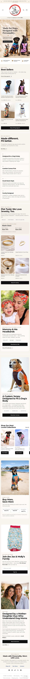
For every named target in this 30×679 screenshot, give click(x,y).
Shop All (8, 666)
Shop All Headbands (7, 347)
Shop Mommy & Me (15, 344)
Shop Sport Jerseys (15, 415)
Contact (22, 666)
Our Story (4, 148)
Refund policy (17, 675)
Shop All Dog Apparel (15, 127)
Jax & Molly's (9, 675)
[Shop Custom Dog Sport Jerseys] (15, 374)
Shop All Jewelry (15, 282)
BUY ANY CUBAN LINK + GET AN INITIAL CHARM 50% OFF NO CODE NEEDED (15, 2)
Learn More (5, 644)
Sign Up (15, 572)
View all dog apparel (6, 76)
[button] (2, 10)
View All (27, 427)
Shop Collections (15, 641)
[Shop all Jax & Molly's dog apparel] (15, 42)
